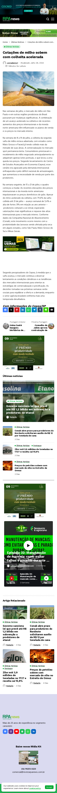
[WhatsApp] (27, 731)
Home (5, 42)
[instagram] (10, 731)
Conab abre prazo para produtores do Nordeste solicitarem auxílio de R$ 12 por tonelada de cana (34, 433)
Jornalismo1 (12, 63)
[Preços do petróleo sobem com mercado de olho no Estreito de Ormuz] (7, 466)
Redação (13, 417)
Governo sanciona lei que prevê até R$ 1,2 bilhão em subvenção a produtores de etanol (28, 409)
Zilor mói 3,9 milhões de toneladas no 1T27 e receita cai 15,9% (34, 450)
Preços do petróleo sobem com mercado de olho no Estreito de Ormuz (31, 468)
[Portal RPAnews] (11, 19)
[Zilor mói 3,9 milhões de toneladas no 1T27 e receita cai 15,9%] (7, 449)
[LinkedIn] (33, 731)
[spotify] (22, 731)
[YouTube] (16, 731)
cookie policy (35, 788)
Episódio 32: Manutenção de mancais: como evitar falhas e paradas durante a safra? (27, 556)
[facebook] (5, 731)
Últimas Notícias (17, 42)
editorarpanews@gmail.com (22, 566)
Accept (49, 787)
